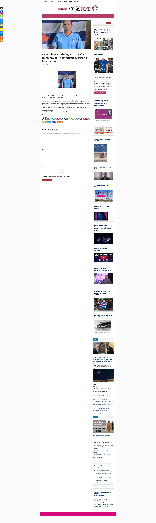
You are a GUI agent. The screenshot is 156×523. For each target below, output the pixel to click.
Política (82, 16)
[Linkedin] (60, 119)
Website (44, 162)
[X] (43, 119)
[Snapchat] (69, 119)
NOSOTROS (44, 1)
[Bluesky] (67, 119)
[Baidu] (53, 122)
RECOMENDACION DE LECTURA (102, 495)
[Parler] (62, 119)
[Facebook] (46, 119)
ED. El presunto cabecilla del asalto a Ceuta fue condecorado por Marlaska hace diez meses (102, 359)
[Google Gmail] (74, 119)
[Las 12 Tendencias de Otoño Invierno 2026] (103, 426)
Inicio (51, 16)
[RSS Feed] (60, 122)
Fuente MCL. (44, 114)
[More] (62, 122)
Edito (57, 16)
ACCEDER (70, 1)
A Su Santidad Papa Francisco (102, 465)
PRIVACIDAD (76, 1)
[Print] (57, 122)
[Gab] (48, 122)
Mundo (76, 16)
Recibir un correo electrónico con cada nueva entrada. (56, 176)
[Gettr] (86, 119)
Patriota (95, 384)
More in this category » (98, 413)
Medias (104, 16)
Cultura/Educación (66, 16)
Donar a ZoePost (100, 92)
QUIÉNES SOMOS (52, 1)
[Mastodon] (50, 122)
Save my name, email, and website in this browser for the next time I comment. (60, 168)
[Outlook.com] (77, 119)
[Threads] (65, 119)
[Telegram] (55, 119)
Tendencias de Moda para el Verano (102, 454)
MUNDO (96, 339)
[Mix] (43, 122)
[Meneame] (46, 122)
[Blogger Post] (1, 27)
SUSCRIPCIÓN (59, 1)
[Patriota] (103, 376)
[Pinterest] (84, 119)
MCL (56, 124)
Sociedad (97, 16)
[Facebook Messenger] (53, 119)
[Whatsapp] (50, 119)
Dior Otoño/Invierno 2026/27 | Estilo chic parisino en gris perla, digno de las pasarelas (103, 447)
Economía (90, 16)
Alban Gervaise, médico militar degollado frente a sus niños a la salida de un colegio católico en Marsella (104, 472)
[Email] (72, 119)
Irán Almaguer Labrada (50, 124)
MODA (95, 417)
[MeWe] (88, 119)
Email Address (46, 155)
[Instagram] (48, 119)
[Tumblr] (81, 119)
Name (43, 149)
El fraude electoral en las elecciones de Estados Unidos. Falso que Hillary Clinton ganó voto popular (103, 479)
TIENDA (65, 1)
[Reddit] (79, 119)
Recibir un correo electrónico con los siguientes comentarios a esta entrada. (61, 172)
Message (44, 137)
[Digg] (55, 122)
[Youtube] (57, 119)
